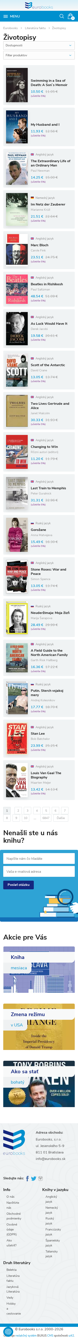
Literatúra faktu (36, 28)
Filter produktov (16, 55)
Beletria (11, 1270)
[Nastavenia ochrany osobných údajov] (8, 1332)
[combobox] (39, 45)
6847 (45, 818)
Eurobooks (11, 28)
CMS (50, 1336)
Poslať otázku (18, 884)
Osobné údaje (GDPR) (11, 1229)
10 (25, 818)
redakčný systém (26, 1336)
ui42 (71, 1336)
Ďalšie (61, 818)
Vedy (9, 1298)
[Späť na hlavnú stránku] (39, 5)
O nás (10, 1197)
